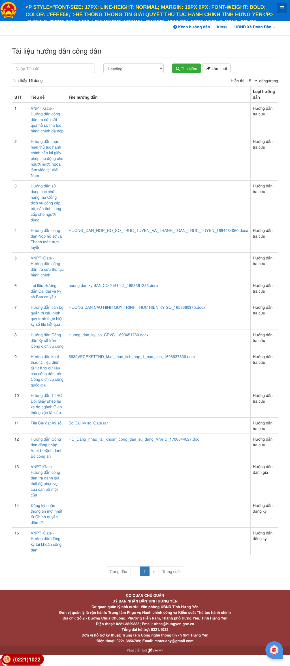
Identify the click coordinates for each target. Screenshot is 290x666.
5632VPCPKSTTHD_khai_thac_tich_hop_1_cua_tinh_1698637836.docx (132, 356)
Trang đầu (118, 571)
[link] (22, 659)
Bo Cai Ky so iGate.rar (88, 423)
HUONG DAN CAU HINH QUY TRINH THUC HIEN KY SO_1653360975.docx (137, 307)
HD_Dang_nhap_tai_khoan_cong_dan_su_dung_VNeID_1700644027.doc (134, 439)
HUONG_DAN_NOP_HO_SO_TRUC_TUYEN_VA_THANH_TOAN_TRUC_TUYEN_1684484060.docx (158, 230)
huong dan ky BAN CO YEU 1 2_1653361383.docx (113, 285)
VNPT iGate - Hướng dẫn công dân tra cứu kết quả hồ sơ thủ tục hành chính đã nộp (47, 119)
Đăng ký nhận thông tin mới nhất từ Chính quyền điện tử (46, 513)
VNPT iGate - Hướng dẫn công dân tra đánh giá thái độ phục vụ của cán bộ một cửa (45, 481)
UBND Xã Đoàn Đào (253, 27)
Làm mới (218, 68)
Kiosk (222, 27)
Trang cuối (171, 571)
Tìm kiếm (188, 68)
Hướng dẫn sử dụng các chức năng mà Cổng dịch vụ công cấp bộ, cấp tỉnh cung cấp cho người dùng (46, 203)
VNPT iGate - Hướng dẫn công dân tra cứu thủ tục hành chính (47, 266)
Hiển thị (237, 80)
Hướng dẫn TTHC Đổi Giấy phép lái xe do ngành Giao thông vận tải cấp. (46, 403)
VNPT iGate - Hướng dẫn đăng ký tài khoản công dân (46, 541)
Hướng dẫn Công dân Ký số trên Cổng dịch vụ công (47, 340)
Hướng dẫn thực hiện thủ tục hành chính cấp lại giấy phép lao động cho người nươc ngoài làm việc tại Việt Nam (47, 158)
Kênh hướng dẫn (193, 27)
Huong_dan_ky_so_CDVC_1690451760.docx (108, 334)
